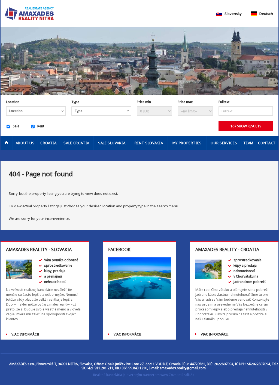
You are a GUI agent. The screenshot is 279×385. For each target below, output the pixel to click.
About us (25, 142)
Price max (185, 102)
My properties (187, 142)
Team (248, 142)
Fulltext (224, 102)
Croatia (48, 142)
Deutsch (266, 13)
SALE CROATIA (76, 142)
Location (12, 102)
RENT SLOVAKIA (149, 142)
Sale (16, 126)
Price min (144, 102)
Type (75, 102)
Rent (40, 126)
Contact (267, 142)
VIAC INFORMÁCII (25, 334)
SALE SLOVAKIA (111, 142)
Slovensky (233, 13)
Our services (224, 142)
